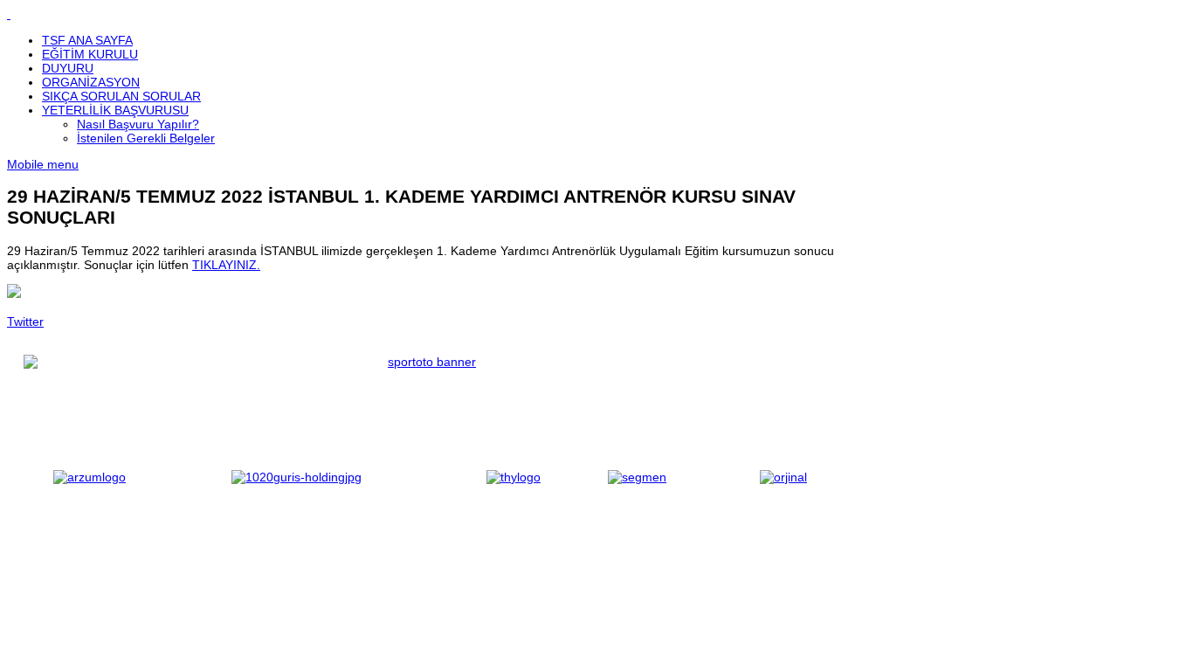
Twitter (25, 322)
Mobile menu (43, 164)
